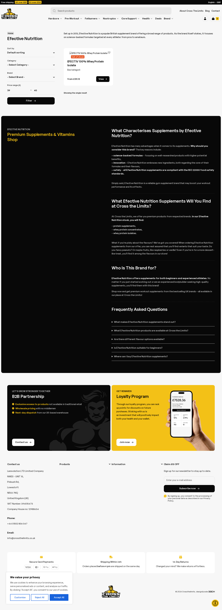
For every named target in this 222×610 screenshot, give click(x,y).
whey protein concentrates (127, 229)
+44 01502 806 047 (17, 523)
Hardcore (53, 18)
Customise (20, 597)
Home (10, 33)
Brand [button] (167, 18)
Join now (124, 442)
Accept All (59, 597)
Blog (207, 11)
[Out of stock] (88, 53)
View (101, 79)
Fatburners (91, 18)
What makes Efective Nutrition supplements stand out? (144, 321)
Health (146, 18)
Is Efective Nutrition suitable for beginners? (138, 347)
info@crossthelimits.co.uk (21, 538)
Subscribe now (187, 488)
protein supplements (124, 225)
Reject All (39, 597)
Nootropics (109, 18)
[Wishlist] (109, 53)
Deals (158, 18)
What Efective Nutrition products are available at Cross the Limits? (151, 330)
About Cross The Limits (191, 11)
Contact (215, 11)
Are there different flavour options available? (139, 339)
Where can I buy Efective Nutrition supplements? (141, 356)
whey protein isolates (124, 233)
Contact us (21, 442)
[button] (205, 18)
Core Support (129, 18)
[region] (39, 588)
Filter (29, 100)
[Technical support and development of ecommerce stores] (211, 591)
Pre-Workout (72, 18)
